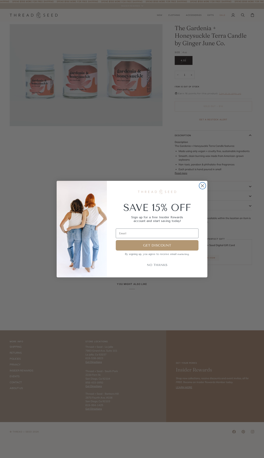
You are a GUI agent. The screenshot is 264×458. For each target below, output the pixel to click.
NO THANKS (157, 265)
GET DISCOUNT (157, 245)
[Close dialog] (202, 185)
